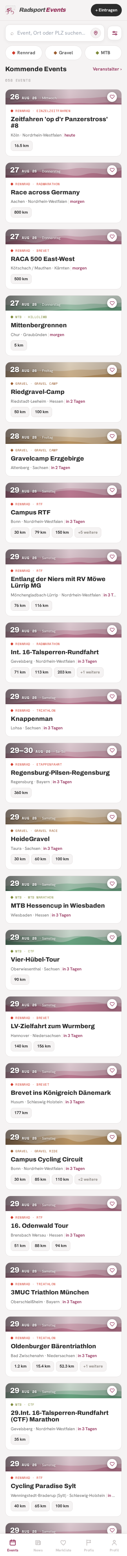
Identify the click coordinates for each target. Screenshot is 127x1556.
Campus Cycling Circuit (47, 1159)
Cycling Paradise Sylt (43, 1486)
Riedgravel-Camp (37, 391)
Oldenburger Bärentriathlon (53, 1346)
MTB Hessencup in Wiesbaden (58, 905)
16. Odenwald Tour (39, 1225)
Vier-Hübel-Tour (35, 959)
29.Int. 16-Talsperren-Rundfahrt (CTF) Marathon (59, 1416)
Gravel (66, 53)
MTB (105, 53)
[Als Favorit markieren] (112, 97)
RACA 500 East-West (43, 258)
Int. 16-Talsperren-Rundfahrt (55, 652)
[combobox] (52, 33)
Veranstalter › (107, 69)
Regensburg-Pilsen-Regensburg (60, 772)
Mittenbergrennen (39, 325)
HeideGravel (30, 838)
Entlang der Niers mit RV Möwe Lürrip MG (58, 582)
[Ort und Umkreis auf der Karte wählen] (96, 33)
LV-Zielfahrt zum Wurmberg (53, 1026)
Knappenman (32, 718)
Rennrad (26, 53)
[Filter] (114, 33)
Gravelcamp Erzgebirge (47, 458)
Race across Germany (45, 192)
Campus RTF (30, 512)
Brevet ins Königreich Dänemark (61, 1092)
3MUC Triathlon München (50, 1292)
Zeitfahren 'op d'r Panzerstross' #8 (59, 122)
